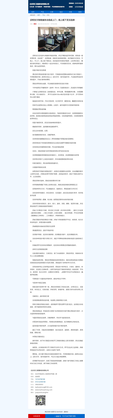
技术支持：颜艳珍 (62, 412)
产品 (42, 12)
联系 (80, 12)
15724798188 (40, 379)
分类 (51, 12)
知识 (61, 12)
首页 (32, 12)
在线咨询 (36, 416)
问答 (70, 12)
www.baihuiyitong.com (43, 390)
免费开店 (53, 412)
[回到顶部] (110, 411)
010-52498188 (40, 382)
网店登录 (47, 412)
